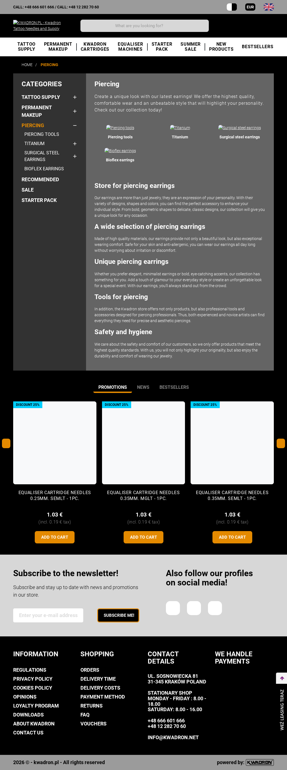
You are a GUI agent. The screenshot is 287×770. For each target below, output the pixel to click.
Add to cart (54, 537)
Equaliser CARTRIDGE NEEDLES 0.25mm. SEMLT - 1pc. (54, 495)
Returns (91, 706)
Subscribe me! (119, 615)
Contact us (28, 733)
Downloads (28, 715)
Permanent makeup (37, 111)
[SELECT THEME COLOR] (232, 7)
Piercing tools (41, 134)
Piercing (33, 125)
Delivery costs (100, 688)
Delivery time (98, 679)
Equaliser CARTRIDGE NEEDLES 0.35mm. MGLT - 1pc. (143, 495)
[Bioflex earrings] (120, 151)
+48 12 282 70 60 (84, 7)
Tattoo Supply (41, 97)
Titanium (34, 143)
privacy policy (32, 679)
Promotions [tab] (112, 387)
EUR (250, 7)
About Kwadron (34, 724)
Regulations (29, 670)
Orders (89, 670)
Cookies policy (32, 688)
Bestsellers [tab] (174, 387)
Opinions (24, 697)
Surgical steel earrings (41, 156)
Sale (28, 190)
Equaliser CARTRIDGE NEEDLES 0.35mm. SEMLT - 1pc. (232, 495)
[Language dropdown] (269, 7)
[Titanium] (180, 128)
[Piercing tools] (120, 128)
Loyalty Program (36, 706)
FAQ (84, 715)
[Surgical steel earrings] (239, 128)
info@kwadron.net (173, 737)
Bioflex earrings (44, 168)
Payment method (102, 697)
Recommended (40, 179)
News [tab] (143, 387)
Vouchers (93, 724)
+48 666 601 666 (39, 7)
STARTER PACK (39, 200)
